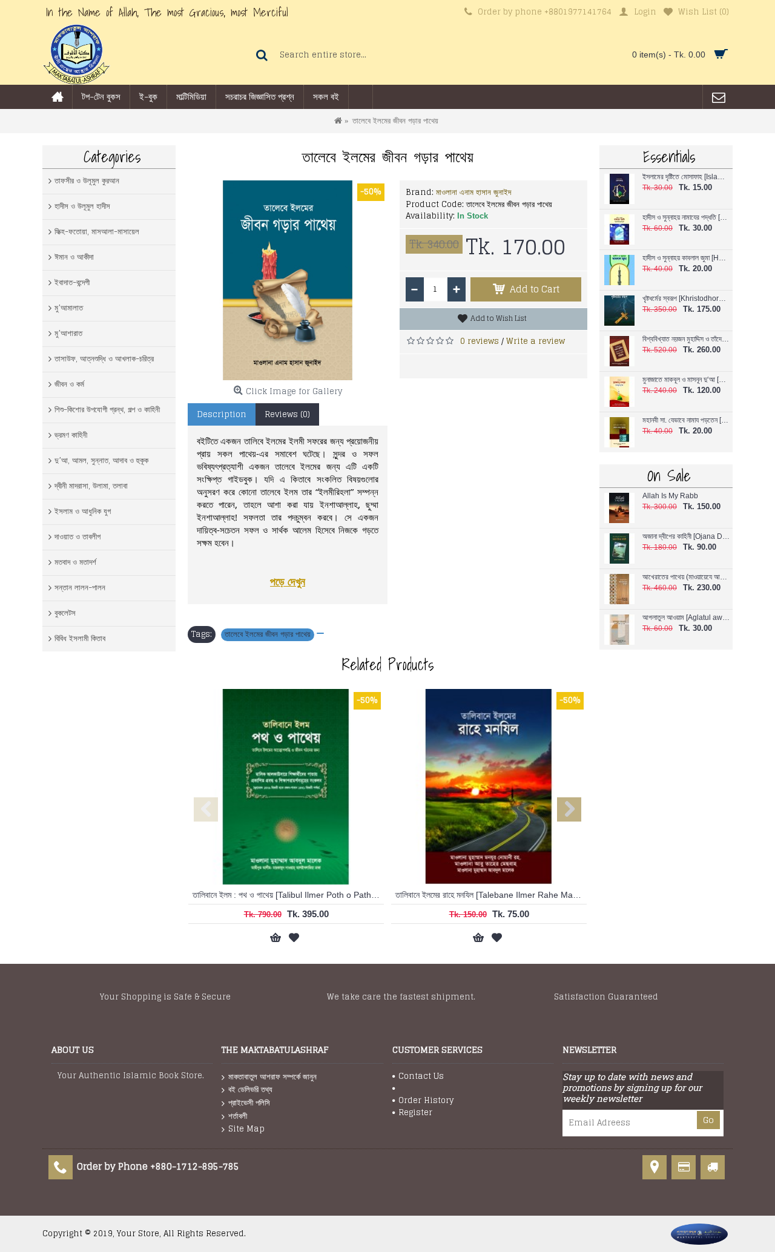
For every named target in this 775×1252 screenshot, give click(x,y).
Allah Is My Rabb (670, 496)
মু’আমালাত (68, 308)
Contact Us (421, 1076)
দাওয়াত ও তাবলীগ (77, 537)
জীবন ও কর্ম (69, 384)
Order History (425, 1100)
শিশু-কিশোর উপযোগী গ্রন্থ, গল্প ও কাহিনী (107, 410)
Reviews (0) (287, 414)
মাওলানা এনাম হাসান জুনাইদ (473, 192)
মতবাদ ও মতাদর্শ (75, 562)
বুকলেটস (65, 613)
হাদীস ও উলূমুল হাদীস (82, 206)
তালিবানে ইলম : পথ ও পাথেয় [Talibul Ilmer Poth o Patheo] (288, 895)
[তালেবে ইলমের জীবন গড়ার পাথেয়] (288, 280)
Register (415, 1112)
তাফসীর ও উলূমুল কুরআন (86, 181)
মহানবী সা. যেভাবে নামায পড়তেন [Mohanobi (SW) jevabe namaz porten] (686, 420)
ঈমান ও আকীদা (74, 257)
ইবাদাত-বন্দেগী (72, 282)
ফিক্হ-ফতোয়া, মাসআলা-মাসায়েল (96, 232)
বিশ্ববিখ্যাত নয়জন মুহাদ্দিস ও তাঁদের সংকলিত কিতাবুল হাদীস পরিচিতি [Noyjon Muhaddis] (686, 339)
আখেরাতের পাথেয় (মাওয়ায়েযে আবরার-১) (686, 577)
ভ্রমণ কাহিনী (70, 435)
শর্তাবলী (237, 1116)
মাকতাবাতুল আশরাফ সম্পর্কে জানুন (272, 1077)
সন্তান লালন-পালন (79, 588)
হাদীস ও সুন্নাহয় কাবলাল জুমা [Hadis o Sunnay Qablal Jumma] (686, 258)
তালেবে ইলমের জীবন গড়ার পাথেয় (268, 634)
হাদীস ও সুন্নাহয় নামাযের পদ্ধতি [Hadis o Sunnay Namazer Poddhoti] (686, 218)
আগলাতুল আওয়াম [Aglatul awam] (686, 618)
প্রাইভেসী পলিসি (249, 1103)
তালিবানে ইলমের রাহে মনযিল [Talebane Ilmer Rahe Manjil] (490, 895)
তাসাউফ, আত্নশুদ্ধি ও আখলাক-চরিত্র (104, 359)
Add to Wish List (498, 318)
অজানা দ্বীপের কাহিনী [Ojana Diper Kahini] (686, 537)
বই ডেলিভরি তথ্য (250, 1090)
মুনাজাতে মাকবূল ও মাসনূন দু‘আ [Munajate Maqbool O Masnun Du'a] (686, 380)
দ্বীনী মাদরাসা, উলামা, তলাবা (91, 486)
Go (708, 1119)
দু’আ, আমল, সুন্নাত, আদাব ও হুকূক (101, 460)
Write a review (535, 341)
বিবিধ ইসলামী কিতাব (79, 638)
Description (221, 414)
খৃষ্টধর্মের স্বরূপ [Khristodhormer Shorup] (686, 299)
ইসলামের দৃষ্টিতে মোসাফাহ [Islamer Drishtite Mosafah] (686, 177)
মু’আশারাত (68, 333)
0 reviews (479, 341)
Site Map (246, 1129)
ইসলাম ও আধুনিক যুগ (82, 511)
